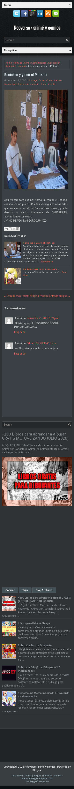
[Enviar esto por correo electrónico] (6, 229)
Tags (25, 590)
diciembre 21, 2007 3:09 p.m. (43, 318)
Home (9, 62)
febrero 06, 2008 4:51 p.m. (42, 343)
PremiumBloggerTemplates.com (37, 778)
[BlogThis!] (10, 229)
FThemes (27, 775)
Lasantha (56, 775)
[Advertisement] (37, 547)
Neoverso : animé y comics (37, 27)
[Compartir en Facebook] (18, 229)
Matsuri (22, 66)
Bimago (18, 62)
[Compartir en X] (14, 229)
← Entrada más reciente (17, 296)
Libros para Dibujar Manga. (34, 623)
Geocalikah (54, 62)
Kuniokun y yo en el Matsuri (25, 74)
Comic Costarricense (35, 62)
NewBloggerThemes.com (37, 781)
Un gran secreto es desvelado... (41, 268)
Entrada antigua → (60, 296)
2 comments (48, 84)
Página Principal (40, 296)
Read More (47, 261)
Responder (20, 332)
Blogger (37, 770)
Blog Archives (44, 590)
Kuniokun (11, 66)
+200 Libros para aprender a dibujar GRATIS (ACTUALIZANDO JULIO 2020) (35, 436)
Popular (10, 590)
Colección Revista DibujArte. (35, 645)
